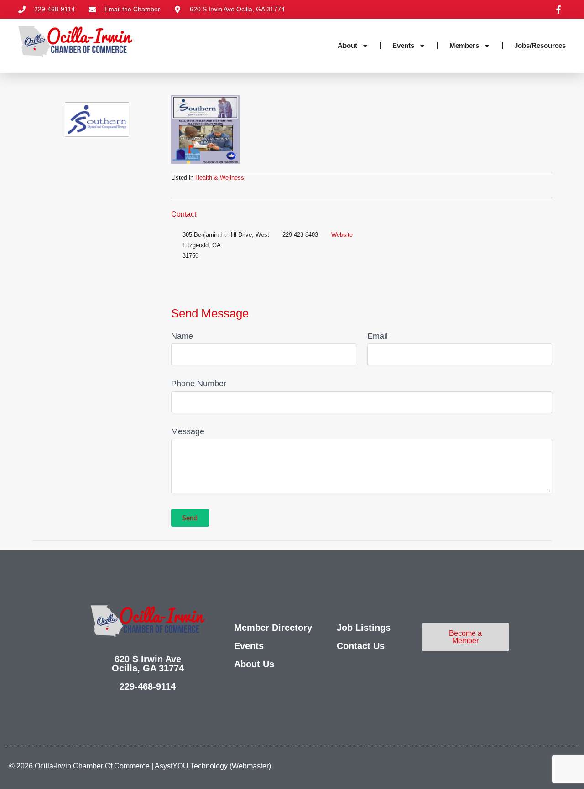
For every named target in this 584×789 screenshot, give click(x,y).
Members (464, 45)
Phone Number (198, 383)
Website (342, 234)
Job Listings (364, 628)
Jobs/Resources (540, 45)
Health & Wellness (219, 177)
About (347, 45)
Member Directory (273, 628)
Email (377, 336)
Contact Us (361, 646)
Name (182, 336)
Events (403, 45)
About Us (254, 664)
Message (187, 431)
